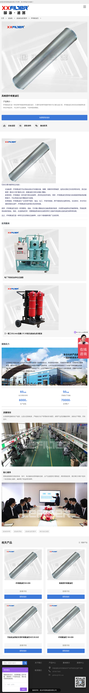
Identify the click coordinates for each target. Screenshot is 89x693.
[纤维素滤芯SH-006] (23, 564)
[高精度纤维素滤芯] (66, 564)
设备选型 (11, 126)
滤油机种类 (6, 531)
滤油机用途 (18, 531)
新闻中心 (80, 663)
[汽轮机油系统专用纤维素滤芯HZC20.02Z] (23, 619)
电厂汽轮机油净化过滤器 (13, 277)
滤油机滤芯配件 (21, 18)
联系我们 (38, 670)
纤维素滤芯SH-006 (23, 583)
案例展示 (66, 663)
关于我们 (38, 663)
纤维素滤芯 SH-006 (65, 637)
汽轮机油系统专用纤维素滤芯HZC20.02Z (23, 637)
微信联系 (43, 126)
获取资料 (27, 126)
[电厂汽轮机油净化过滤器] (31, 251)
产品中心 (52, 663)
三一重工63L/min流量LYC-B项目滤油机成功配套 (23, 333)
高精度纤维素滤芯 (66, 583)
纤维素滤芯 (35, 18)
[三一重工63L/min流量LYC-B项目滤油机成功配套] (31, 307)
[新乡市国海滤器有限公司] (15, 10)
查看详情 (23, 591)
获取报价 (23, 597)
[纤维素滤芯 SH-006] (66, 619)
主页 (3, 18)
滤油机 (10, 18)
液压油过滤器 (44, 531)
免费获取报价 (44, 117)
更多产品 (84, 542)
